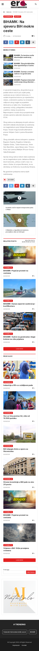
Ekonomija (8, 382)
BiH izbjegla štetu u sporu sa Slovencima (15, 450)
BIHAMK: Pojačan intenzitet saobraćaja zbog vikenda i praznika (24, 81)
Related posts (30, 240)
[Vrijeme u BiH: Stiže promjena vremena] (19, 532)
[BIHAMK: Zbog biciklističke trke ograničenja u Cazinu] (8, 66)
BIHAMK (11, 180)
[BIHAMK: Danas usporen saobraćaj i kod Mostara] (19, 288)
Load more (19, 348)
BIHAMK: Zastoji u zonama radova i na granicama (24, 73)
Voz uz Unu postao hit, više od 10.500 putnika (16, 417)
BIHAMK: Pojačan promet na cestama (15, 272)
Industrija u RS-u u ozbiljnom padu (18, 385)
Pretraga (6, 569)
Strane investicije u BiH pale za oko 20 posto (18, 483)
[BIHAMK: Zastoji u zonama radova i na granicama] (8, 74)
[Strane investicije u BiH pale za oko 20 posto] (19, 466)
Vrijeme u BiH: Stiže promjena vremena (16, 549)
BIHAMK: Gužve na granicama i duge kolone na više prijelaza (19, 338)
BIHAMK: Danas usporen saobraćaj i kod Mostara (19, 305)
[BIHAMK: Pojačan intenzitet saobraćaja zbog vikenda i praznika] (8, 82)
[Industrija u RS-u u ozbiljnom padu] (19, 369)
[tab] (30, 240)
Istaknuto (8, 12)
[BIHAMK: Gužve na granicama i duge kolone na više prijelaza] (19, 321)
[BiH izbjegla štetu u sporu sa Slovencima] (19, 433)
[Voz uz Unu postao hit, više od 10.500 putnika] (19, 400)
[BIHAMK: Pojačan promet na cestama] (19, 255)
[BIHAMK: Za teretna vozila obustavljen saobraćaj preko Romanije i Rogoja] (8, 58)
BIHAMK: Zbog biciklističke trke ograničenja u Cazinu (24, 64)
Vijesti (17, 16)
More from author (28, 242)
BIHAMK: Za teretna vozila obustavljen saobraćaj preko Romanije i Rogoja (24, 56)
